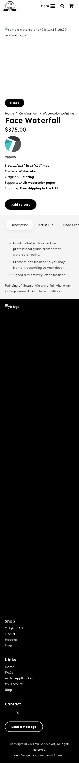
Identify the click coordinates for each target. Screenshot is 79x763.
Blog (8, 690)
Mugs (8, 645)
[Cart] (71, 6)
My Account (14, 684)
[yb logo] (10, 6)
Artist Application (19, 678)
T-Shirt (10, 634)
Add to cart (20, 204)
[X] (18, 713)
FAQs (9, 673)
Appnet (10, 156)
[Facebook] (9, 713)
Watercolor (27, 171)
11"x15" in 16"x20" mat (31, 165)
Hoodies (11, 640)
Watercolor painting (58, 113)
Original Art (28, 113)
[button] (48, 6)
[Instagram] (26, 713)
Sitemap (59, 755)
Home (9, 113)
